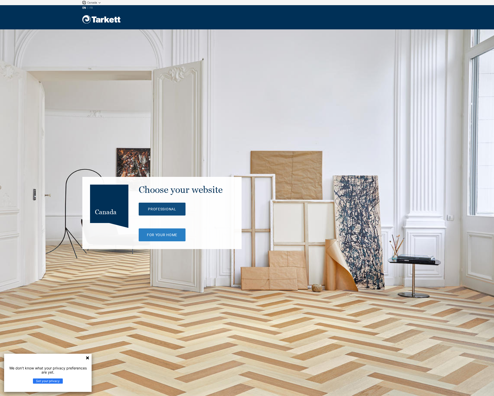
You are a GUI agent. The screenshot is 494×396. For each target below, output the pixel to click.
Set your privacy (48, 381)
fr (91, 8)
